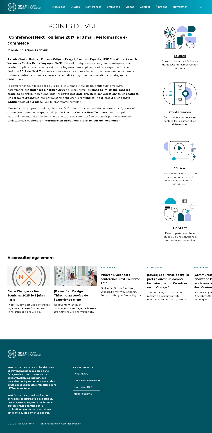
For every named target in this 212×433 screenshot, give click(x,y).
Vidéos (180, 168)
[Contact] (179, 209)
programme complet (67, 102)
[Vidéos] (179, 150)
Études (180, 56)
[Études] (179, 37)
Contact (180, 228)
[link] (59, 7)
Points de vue (38, 50)
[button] (201, 7)
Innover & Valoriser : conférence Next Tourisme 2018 (120, 279)
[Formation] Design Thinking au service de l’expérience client (71, 295)
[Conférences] (179, 93)
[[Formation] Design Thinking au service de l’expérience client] (75, 275)
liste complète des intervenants (31, 67)
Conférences (180, 112)
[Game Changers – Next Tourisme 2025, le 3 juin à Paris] (28, 275)
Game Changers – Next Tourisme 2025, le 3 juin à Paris (26, 295)
